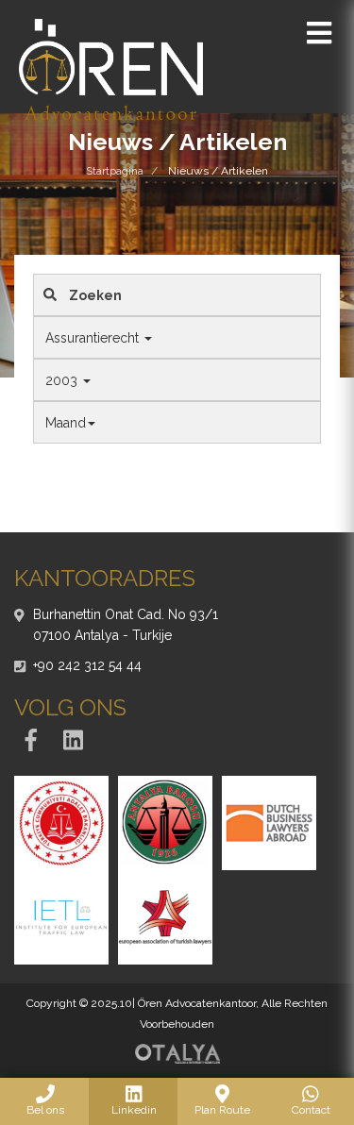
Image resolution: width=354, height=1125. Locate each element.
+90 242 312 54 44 (87, 665)
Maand (65, 422)
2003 (63, 380)
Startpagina (114, 170)
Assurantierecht (94, 337)
